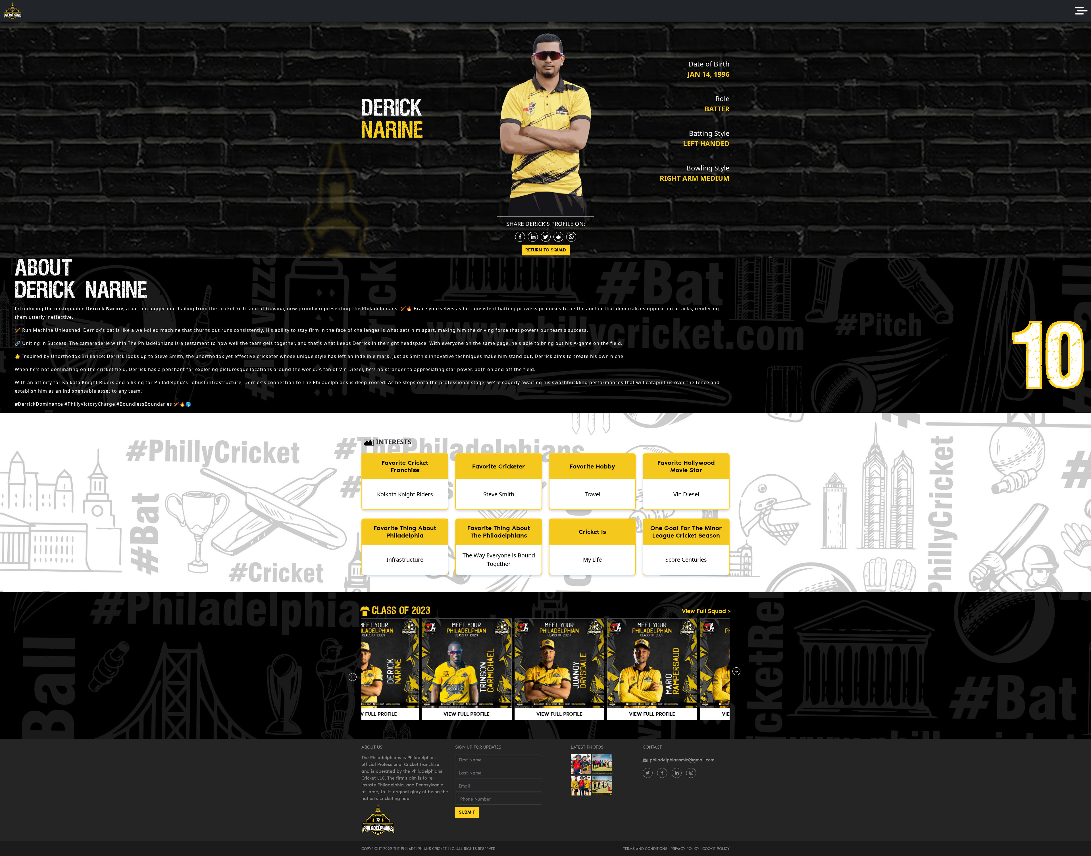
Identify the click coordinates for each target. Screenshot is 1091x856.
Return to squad (545, 250)
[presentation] (354, 678)
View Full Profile (407, 714)
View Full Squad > (706, 611)
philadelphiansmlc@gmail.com (682, 760)
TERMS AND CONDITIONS (645, 848)
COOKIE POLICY (716, 848)
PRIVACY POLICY (685, 848)
